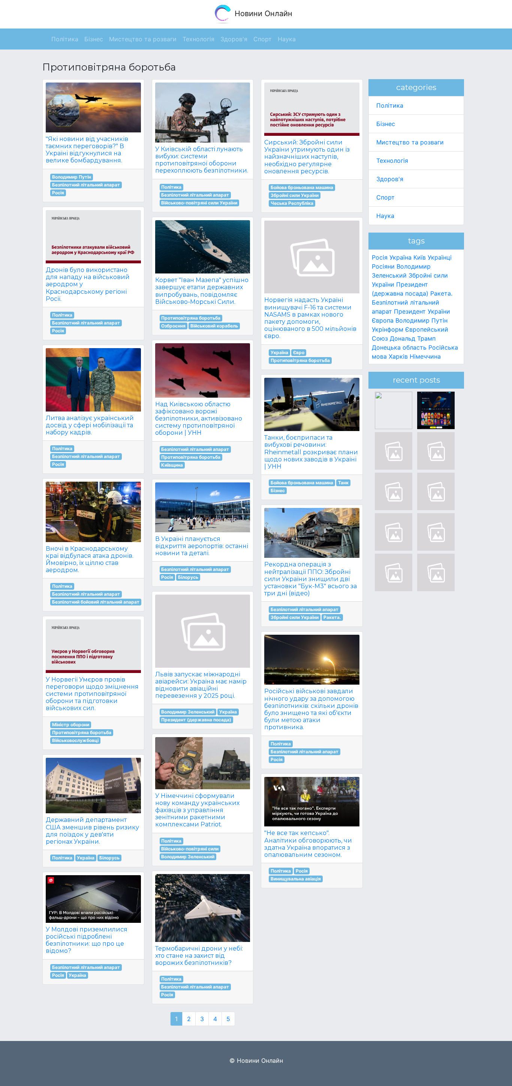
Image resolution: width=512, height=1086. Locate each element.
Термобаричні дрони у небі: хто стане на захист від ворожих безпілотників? (199, 955)
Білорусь (109, 858)
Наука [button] (287, 39)
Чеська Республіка (292, 203)
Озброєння (173, 326)
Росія (58, 192)
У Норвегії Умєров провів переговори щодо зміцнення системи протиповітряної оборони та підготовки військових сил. (92, 694)
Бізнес (278, 490)
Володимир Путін (71, 177)
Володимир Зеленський (187, 712)
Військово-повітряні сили (190, 849)
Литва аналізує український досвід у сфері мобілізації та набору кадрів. (90, 425)
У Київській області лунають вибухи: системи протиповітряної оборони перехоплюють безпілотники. (201, 160)
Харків (398, 356)
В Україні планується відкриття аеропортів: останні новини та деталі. (201, 546)
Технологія (392, 160)
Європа (383, 320)
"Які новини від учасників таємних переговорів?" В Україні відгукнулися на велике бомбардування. (87, 149)
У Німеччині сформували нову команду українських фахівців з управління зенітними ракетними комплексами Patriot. (197, 810)
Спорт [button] (262, 39)
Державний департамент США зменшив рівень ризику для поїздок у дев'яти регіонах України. (92, 830)
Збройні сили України (295, 195)
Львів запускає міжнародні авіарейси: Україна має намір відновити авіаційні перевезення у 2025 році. (201, 685)
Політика (62, 315)
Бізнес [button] (93, 39)
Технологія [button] (198, 39)
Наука (385, 215)
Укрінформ (387, 329)
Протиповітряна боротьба (81, 732)
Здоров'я (389, 179)
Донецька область (399, 347)
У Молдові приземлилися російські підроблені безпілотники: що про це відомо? (86, 940)
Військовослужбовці (75, 740)
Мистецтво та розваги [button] (143, 39)
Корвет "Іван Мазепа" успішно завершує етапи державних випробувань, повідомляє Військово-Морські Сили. (202, 290)
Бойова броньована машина (302, 187)
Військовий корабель (214, 326)
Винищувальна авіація (296, 879)
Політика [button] (64, 39)
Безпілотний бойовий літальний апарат (95, 602)
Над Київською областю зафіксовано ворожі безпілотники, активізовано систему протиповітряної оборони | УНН (198, 419)
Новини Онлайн (262, 13)
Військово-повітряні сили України (199, 203)
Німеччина (425, 356)
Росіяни (383, 266)
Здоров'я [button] (233, 39)
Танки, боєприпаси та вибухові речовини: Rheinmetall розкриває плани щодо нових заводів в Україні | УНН (311, 452)
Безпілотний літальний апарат (86, 185)
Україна (85, 858)
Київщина (172, 465)
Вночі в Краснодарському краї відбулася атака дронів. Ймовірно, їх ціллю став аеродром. (89, 559)
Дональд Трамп (413, 338)
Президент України (422, 311)
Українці (440, 257)
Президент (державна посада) (196, 719)
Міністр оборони (70, 724)
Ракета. (332, 617)
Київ (419, 257)
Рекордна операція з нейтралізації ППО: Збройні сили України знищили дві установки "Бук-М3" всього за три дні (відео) (310, 579)
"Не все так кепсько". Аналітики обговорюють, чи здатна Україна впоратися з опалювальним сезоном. (308, 843)
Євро (298, 352)
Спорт (385, 197)
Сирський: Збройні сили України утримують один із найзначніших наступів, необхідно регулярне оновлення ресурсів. (307, 157)
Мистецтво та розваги (410, 142)
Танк (343, 482)
